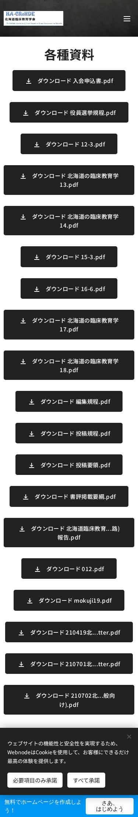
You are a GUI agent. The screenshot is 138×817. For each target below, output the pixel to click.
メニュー (127, 18)
